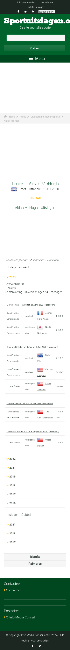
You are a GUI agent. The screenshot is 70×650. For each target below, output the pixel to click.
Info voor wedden (26, 2)
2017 (12, 494)
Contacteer (13, 590)
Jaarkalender (46, 2)
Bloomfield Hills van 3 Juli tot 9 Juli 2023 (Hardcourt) (32, 346)
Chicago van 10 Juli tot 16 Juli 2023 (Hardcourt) (30, 403)
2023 (12, 277)
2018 (12, 485)
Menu (39, 58)
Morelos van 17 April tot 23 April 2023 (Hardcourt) (31, 304)
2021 (12, 467)
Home (12, 116)
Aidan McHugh (11, 120)
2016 (12, 503)
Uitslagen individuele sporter (45, 116)
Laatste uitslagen (35, 7)
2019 (12, 476)
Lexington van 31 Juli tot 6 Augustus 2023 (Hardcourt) (33, 431)
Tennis (22, 116)
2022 (12, 458)
